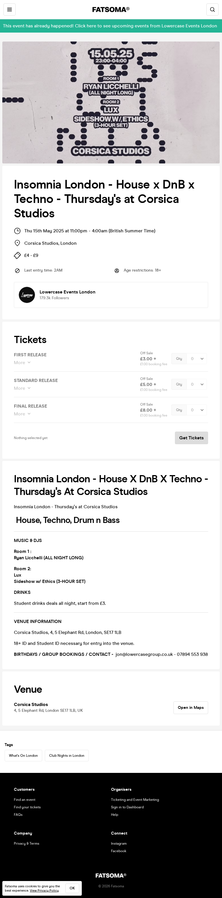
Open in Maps (191, 707)
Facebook (118, 851)
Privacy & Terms (26, 843)
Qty (179, 359)
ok (72, 888)
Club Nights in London (66, 756)
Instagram (119, 843)
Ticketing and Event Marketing (135, 800)
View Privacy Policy (44, 891)
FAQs (18, 815)
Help (114, 815)
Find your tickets (27, 807)
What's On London (23, 756)
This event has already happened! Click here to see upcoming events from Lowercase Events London (110, 26)
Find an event (24, 800)
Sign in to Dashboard (127, 807)
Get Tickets (191, 437)
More (19, 362)
